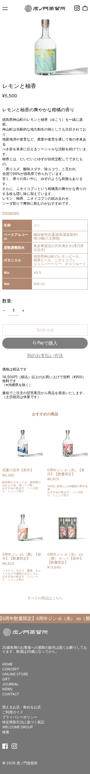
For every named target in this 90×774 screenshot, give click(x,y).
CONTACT (10, 694)
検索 (5, 732)
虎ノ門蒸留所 (27, 763)
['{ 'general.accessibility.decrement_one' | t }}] (4, 311)
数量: (7, 301)
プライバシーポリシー (19, 717)
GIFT (6, 679)
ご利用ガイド (12, 712)
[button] (85, 8)
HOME (7, 664)
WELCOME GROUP (17, 727)
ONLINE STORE (15, 674)
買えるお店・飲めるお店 (21, 707)
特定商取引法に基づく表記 (23, 722)
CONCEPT (10, 669)
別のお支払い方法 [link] (45, 355)
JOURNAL (10, 684)
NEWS (7, 689)
